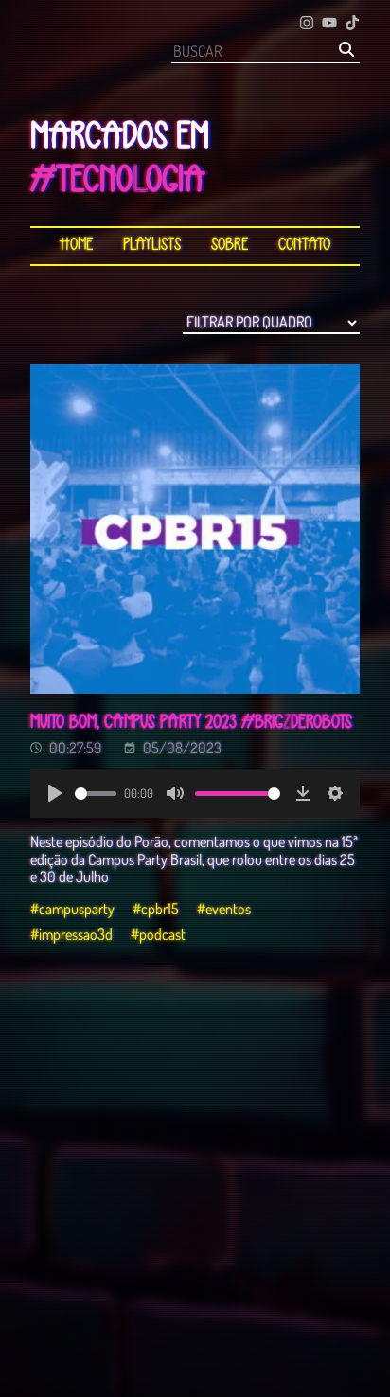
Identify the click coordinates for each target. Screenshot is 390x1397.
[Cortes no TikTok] (352, 24)
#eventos (224, 908)
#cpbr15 (156, 908)
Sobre (229, 245)
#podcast (158, 934)
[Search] (346, 51)
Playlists (152, 245)
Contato (304, 245)
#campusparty (72, 908)
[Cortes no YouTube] (329, 24)
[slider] (95, 794)
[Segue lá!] (306, 24)
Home (76, 245)
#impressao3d (71, 934)
